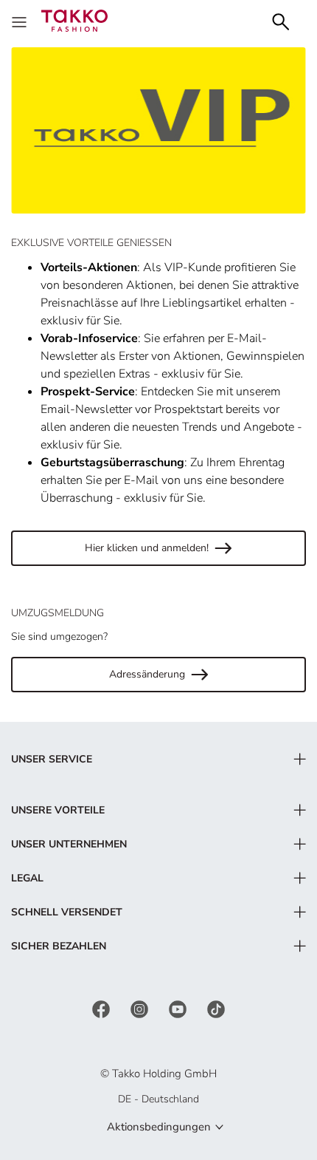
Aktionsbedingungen (159, 1126)
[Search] (281, 20)
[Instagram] (140, 1008)
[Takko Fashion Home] (74, 20)
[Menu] (20, 20)
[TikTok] (216, 1008)
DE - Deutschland (158, 1099)
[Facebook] (102, 1008)
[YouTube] (179, 1008)
